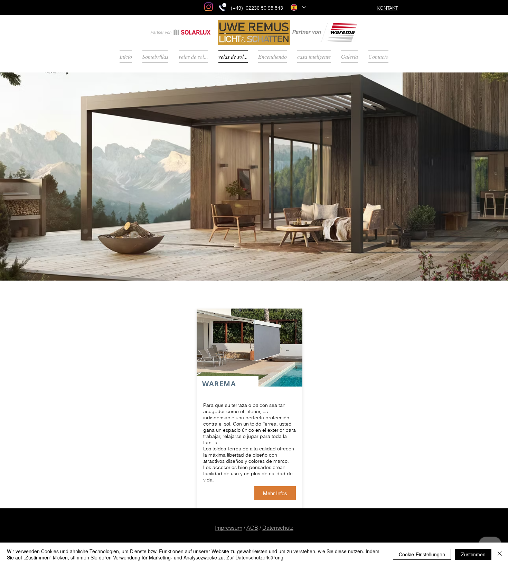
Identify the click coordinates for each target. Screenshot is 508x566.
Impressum (228, 527)
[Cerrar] (500, 554)
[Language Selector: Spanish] (298, 7)
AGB (252, 527)
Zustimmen (473, 554)
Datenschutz (277, 527)
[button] (254, 176)
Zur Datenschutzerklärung (254, 557)
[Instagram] (208, 6)
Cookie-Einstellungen (422, 554)
